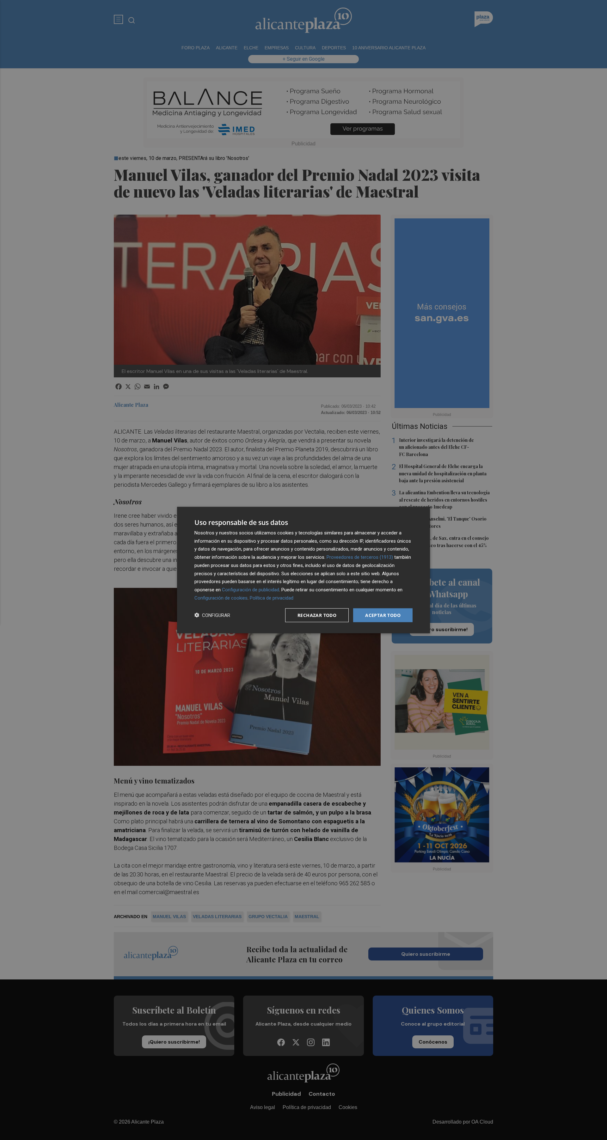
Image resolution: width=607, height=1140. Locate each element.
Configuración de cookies (221, 597)
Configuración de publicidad (250, 590)
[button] (212, 615)
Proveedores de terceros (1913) (360, 557)
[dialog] (303, 570)
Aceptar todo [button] (383, 615)
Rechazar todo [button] (316, 615)
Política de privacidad (271, 597)
